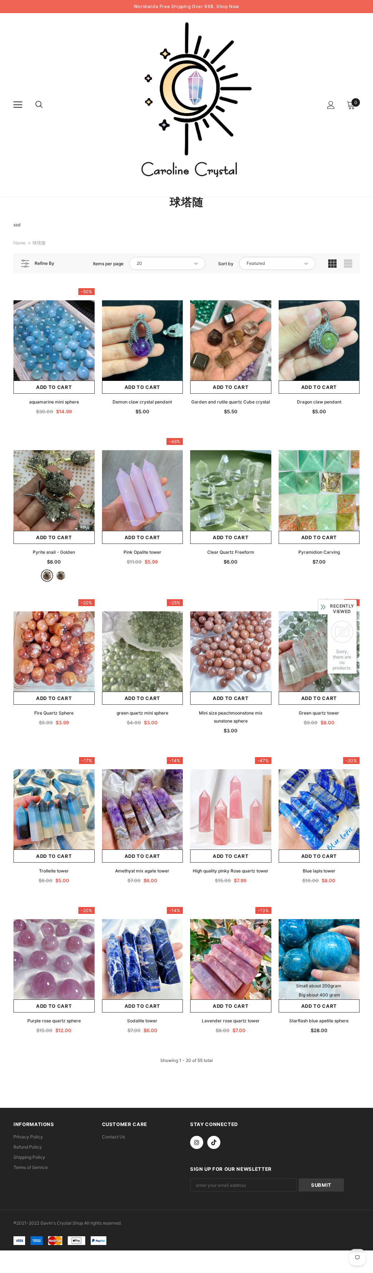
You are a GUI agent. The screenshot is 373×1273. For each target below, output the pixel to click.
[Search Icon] (46, 104)
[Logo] (188, 104)
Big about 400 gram (319, 995)
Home (19, 243)
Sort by (225, 263)
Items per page (108, 263)
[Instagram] (196, 1142)
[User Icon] (331, 105)
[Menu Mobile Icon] (17, 104)
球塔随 (39, 243)
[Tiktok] (213, 1142)
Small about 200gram (318, 985)
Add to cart (54, 387)
